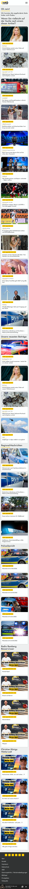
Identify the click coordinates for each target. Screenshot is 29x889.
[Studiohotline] (23, 855)
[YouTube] (16, 855)
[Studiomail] (19, 855)
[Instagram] (13, 855)
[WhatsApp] (6, 855)
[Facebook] (9, 855)
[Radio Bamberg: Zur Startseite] (12, 2)
